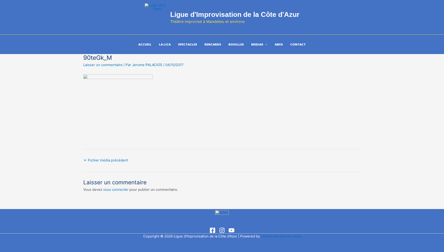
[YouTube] (231, 230)
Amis (279, 44)
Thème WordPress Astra (281, 236)
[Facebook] (213, 230)
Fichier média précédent (106, 160)
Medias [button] (257, 44)
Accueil (144, 44)
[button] (265, 44)
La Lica (165, 44)
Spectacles (187, 44)
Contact (298, 44)
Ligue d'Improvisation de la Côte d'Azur (234, 14)
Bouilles (236, 44)
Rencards (212, 44)
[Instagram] (222, 230)
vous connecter (116, 189)
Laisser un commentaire (103, 65)
